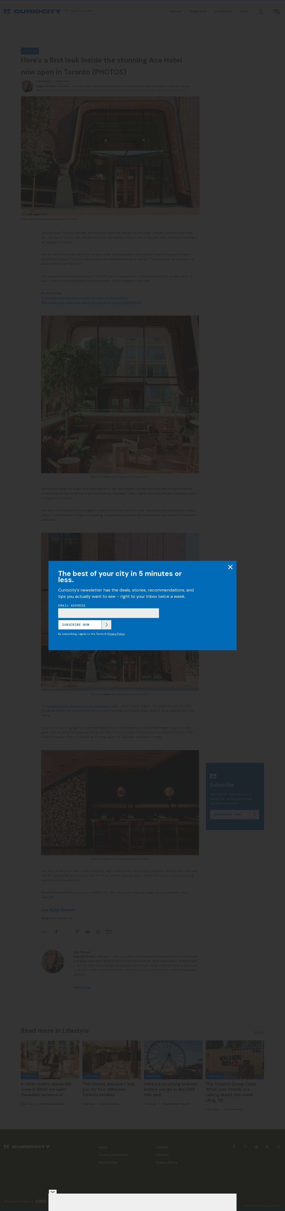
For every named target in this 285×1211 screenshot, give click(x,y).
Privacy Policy (116, 634)
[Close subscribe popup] (230, 567)
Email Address (72, 606)
